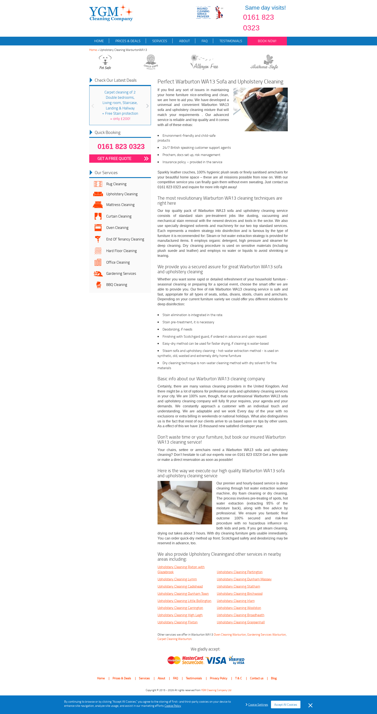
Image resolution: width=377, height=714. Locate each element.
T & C (238, 678)
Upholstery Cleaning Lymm (177, 579)
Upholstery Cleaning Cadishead (180, 586)
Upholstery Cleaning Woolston (239, 607)
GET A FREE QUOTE (114, 158)
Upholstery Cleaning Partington (240, 571)
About (184, 40)
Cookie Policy (173, 706)
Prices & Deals (128, 40)
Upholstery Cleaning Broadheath (240, 614)
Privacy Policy (218, 678)
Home (99, 40)
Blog (274, 678)
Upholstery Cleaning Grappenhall (241, 622)
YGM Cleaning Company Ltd (216, 690)
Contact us (257, 678)
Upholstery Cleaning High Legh (180, 614)
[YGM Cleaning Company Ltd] (111, 12)
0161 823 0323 (258, 22)
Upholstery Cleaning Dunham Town (183, 593)
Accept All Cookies (285, 704)
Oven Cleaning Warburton (230, 634)
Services (159, 40)
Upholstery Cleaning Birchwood (239, 593)
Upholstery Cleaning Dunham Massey (244, 579)
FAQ (204, 40)
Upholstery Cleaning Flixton (178, 622)
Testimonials (230, 40)
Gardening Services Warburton (266, 634)
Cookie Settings (258, 704)
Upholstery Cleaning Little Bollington (184, 600)
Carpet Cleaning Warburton (175, 639)
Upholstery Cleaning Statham (238, 586)
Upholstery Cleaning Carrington (180, 607)
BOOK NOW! (267, 40)
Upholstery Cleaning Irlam (236, 600)
